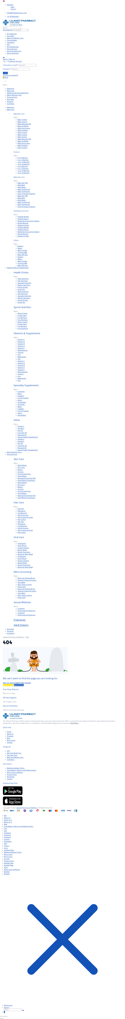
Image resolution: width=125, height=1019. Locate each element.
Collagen (21, 396)
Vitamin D (21, 342)
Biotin (20, 394)
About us (10, 734)
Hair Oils (21, 509)
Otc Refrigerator (13, 47)
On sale (6, 859)
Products (10, 736)
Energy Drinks (23, 287)
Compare (7, 837)
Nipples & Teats (23, 225)
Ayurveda (10, 99)
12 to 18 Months (23, 162)
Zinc (19, 359)
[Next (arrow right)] (3, 1018)
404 (5, 816)
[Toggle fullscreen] (3, 1016)
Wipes (20, 248)
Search (6, 1007)
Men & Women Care (14, 95)
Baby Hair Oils (23, 183)
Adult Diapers (21, 625)
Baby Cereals (22, 250)
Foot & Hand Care (24, 474)
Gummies (21, 392)
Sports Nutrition (13, 53)
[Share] (4, 1016)
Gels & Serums (23, 515)
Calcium (20, 352)
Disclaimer (11, 777)
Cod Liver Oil (22, 433)
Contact (10, 742)
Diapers (20, 246)
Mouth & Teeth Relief (25, 554)
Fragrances (19, 619)
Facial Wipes (22, 476)
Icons (6, 848)
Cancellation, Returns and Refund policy (21, 770)
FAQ (5, 844)
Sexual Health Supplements (28, 437)
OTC (8, 45)
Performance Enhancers (26, 611)
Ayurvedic (10, 36)
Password (7, 69)
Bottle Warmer (23, 223)
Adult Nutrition (23, 279)
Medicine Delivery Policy (16, 768)
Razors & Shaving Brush (26, 578)
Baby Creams (22, 120)
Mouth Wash (22, 550)
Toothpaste (22, 543)
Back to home (19, 685)
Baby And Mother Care (15, 38)
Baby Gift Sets (23, 255)
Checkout (7, 833)
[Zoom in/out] (1, 1016)
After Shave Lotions (25, 585)
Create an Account (15, 61)
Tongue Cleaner (23, 548)
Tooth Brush (22, 546)
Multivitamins (23, 350)
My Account (8, 1005)
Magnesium (22, 357)
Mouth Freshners (24, 552)
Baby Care (10, 91)
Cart (5, 829)
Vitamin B (21, 344)
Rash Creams (22, 133)
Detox (20, 400)
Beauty (20, 470)
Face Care (21, 467)
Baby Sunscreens (24, 128)
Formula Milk (22, 253)
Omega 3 (21, 426)
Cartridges (21, 582)
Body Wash (22, 187)
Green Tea (21, 289)
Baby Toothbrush (24, 189)
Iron (19, 355)
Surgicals (10, 101)
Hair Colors (22, 519)
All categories (12, 34)
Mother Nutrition (24, 285)
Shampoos (21, 511)
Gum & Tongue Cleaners (26, 194)
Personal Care (12, 49)
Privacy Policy (12, 775)
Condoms (21, 608)
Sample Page (8, 863)
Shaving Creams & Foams (27, 580)
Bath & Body (22, 465)
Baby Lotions (22, 122)
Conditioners (22, 513)
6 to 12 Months (23, 160)
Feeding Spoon (23, 219)
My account (11, 740)
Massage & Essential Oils (27, 478)
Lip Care (21, 472)
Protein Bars (22, 316)
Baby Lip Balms (23, 126)
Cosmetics (10, 42)
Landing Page (9, 850)
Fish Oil (20, 431)
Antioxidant (22, 402)
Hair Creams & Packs (25, 517)
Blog (8, 738)
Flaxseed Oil (22, 435)
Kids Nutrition (23, 281)
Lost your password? (10, 75)
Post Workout (23, 320)
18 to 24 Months (23, 164)
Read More (74, 723)
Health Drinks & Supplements (18, 93)
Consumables (12, 40)
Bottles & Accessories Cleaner (28, 221)
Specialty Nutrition (24, 283)
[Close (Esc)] (6, 1016)
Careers (10, 779)
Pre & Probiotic (23, 398)
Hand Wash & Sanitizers (26, 480)
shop (6, 867)
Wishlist (7, 872)
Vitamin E (21, 348)
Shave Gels (22, 587)
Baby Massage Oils (24, 124)
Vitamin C (21, 339)
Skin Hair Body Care (14, 51)
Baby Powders (23, 130)
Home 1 (7, 846)
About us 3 (8, 822)
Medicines (10, 89)
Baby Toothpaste (24, 191)
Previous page (8, 685)
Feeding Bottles (23, 217)
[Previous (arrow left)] (1, 1018)
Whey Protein (23, 313)
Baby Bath (21, 185)
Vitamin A (21, 346)
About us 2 (8, 820)
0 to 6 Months (23, 158)
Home (9, 732)
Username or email (10, 65)
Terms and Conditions (15, 772)
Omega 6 (21, 428)
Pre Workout (22, 318)
